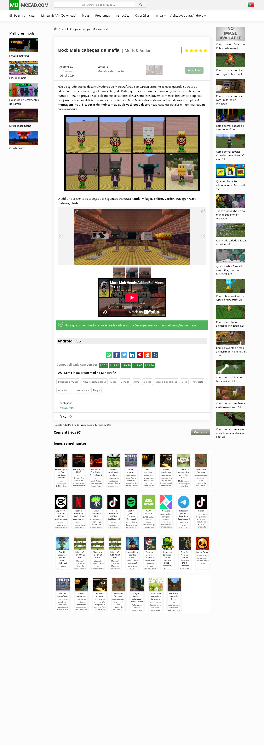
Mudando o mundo (68, 381)
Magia (96, 390)
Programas (102, 15)
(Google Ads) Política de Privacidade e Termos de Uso (82, 424)
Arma (137, 381)
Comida (125, 381)
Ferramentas (82, 390)
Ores (184, 381)
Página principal (24, 15)
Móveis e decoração (110, 71)
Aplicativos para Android (186, 15)
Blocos (147, 381)
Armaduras (64, 390)
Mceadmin (67, 407)
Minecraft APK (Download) (58, 15)
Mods (85, 15)
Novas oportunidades (94, 381)
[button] (203, 211)
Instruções (122, 15)
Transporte (197, 381)
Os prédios (142, 15)
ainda (159, 15)
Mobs (113, 381)
